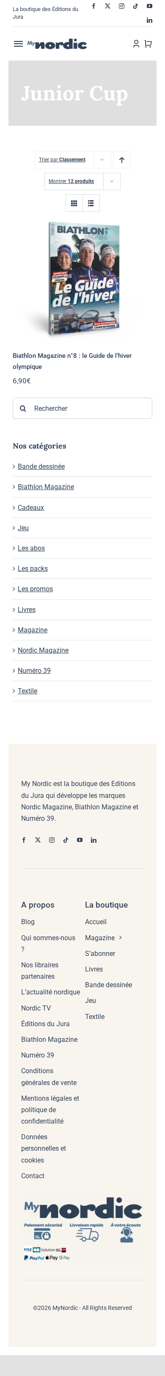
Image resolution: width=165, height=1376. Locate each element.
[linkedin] (149, 20)
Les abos (31, 548)
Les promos (35, 589)
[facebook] (93, 6)
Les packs (33, 569)
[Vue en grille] (74, 203)
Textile (27, 691)
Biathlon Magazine (46, 487)
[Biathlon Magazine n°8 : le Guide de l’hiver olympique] (82, 278)
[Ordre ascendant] (122, 160)
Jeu (23, 528)
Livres (27, 610)
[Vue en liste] (91, 203)
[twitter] (107, 6)
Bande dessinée (41, 466)
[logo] (64, 41)
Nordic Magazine (43, 650)
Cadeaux (31, 508)
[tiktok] (135, 6)
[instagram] (121, 6)
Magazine (32, 630)
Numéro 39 (34, 671)
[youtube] (149, 6)
